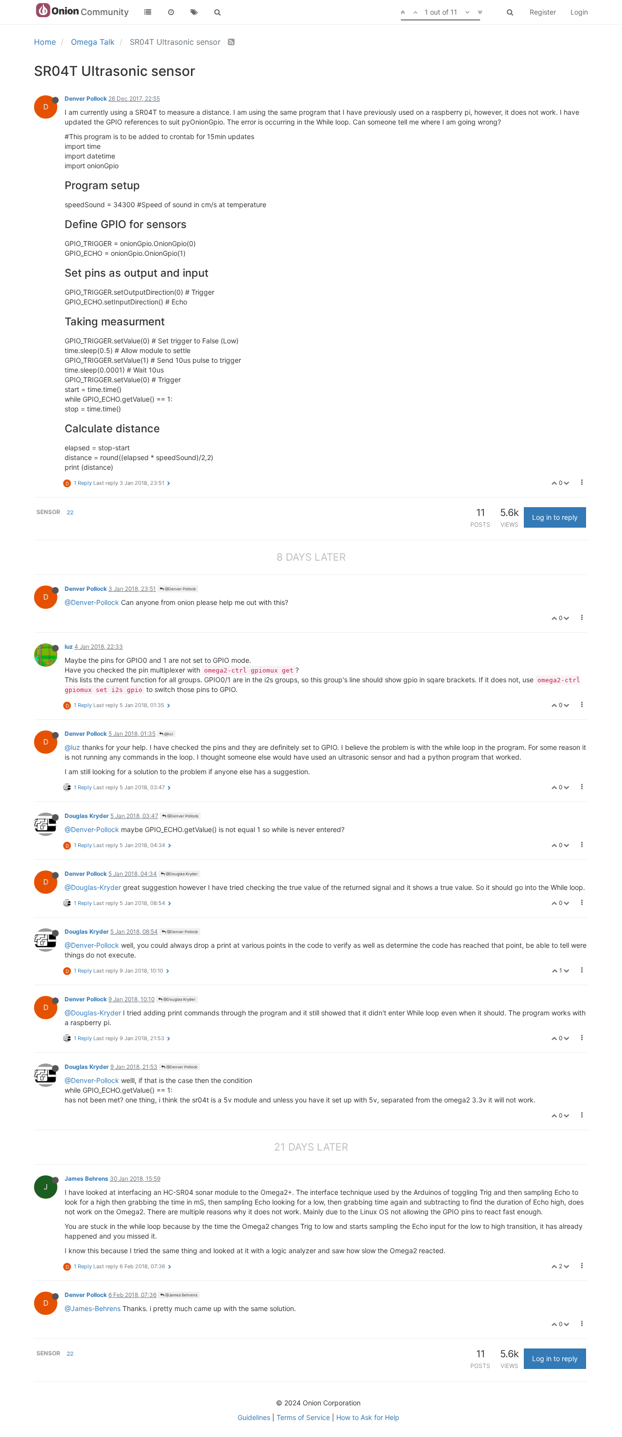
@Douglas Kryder (181, 873)
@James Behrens (180, 1295)
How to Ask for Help (367, 1417)
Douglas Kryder (87, 815)
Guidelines (254, 1417)
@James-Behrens (93, 1308)
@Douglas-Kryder (93, 887)
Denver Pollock (86, 98)
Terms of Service (303, 1417)
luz (69, 646)
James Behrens (86, 1178)
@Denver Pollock (180, 588)
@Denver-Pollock (92, 602)
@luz (168, 733)
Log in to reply (555, 517)
